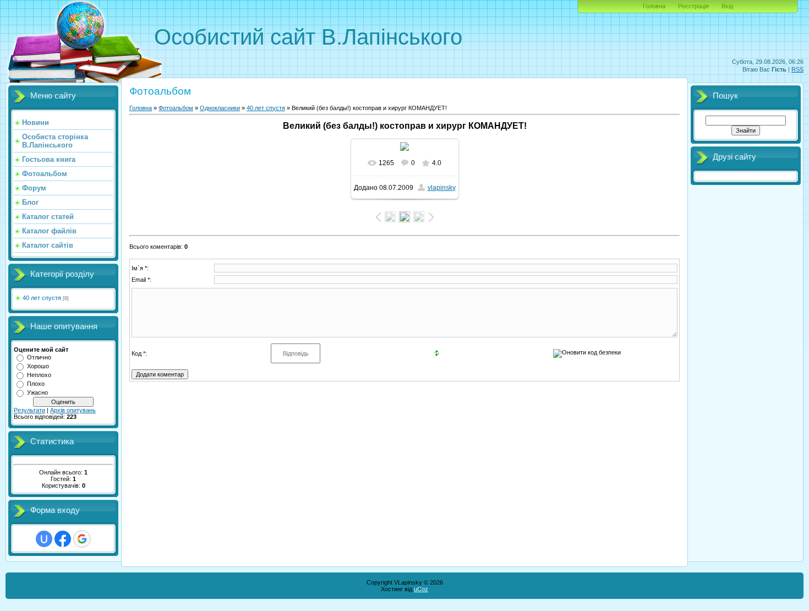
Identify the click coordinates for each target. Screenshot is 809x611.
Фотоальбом (175, 108)
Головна (654, 6)
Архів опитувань (73, 410)
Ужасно (37, 392)
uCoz (421, 589)
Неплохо (39, 375)
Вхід (727, 6)
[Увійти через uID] (44, 539)
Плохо (36, 383)
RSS (797, 69)
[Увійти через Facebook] (62, 539)
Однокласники (220, 108)
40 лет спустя (42, 297)
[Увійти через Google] (82, 539)
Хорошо (38, 366)
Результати (29, 410)
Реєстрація (693, 6)
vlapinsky (442, 188)
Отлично (39, 357)
